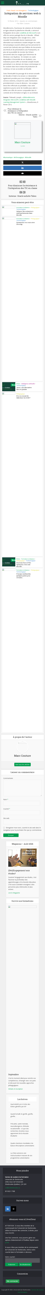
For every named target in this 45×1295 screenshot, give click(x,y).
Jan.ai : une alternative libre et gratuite (24, 388)
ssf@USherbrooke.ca (12, 1188)
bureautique (8, 157)
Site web (6, 818)
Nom (5, 799)
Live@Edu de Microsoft (28, 33)
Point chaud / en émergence (17, 10)
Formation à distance (22, 207)
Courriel (6, 809)
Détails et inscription (15, 1089)
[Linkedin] (7, 1208)
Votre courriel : (10, 1257)
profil (7, 1242)
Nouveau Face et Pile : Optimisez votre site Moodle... (23, 564)
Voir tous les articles (22, 764)
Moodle (28, 157)
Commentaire (8, 778)
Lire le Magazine (14, 893)
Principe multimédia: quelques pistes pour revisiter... (23, 576)
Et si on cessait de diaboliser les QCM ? (23, 397)
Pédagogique (35, 207)
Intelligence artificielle (28, 384)
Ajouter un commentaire (28, 21)
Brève (18, 384)
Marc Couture (25, 23)
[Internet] (13, 1208)
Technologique (33, 10)
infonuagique (19, 157)
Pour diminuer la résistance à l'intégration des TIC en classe (18, 111)
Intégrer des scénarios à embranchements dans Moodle (24, 213)
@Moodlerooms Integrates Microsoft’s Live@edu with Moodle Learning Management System (19, 99)
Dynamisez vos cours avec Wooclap (25, 223)
